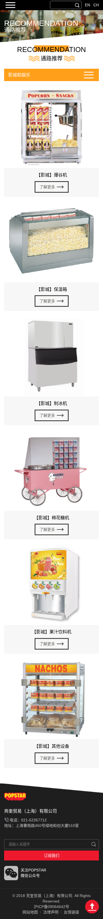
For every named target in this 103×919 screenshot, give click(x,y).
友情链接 (71, 912)
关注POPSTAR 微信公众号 (33, 873)
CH (96, 5)
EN (87, 5)
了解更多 (47, 187)
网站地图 (30, 912)
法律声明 (51, 912)
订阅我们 (51, 855)
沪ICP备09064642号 (51, 906)
